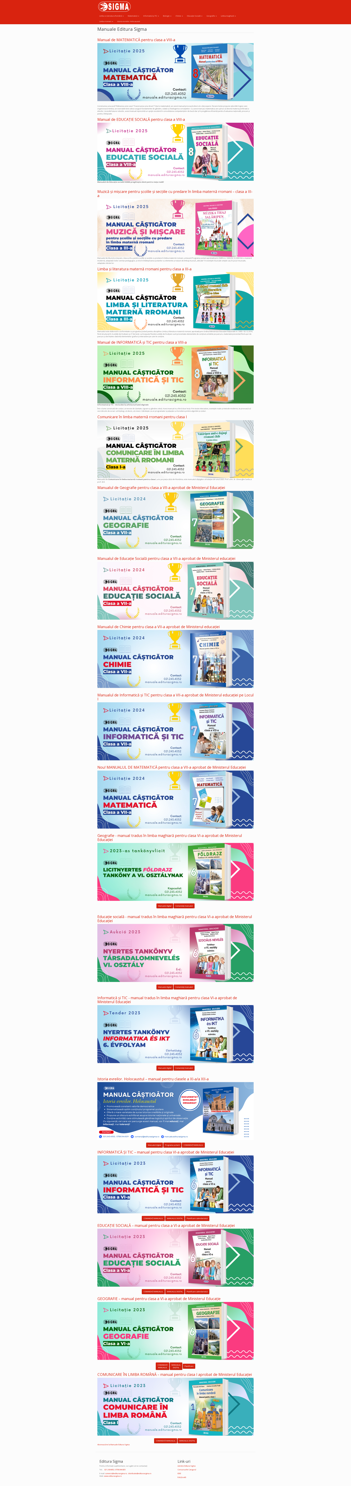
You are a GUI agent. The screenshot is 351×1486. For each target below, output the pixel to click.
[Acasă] (115, 6)
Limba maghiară (227, 16)
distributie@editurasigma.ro (139, 1473)
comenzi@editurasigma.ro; (116, 1473)
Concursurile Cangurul (187, 1469)
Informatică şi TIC (150, 16)
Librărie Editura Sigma (187, 1466)
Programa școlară (172, 1145)
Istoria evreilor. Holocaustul (128, 21)
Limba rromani (105, 21)
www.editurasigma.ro (113, 1476)
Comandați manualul (184, 906)
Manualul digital (164, 906)
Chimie (179, 16)
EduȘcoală (182, 1477)
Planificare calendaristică (197, 1218)
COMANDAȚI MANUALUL (193, 1145)
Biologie (166, 16)
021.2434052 (109, 1469)
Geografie (210, 16)
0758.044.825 (120, 1469)
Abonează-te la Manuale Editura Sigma (113, 1444)
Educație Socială (194, 16)
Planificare (189, 1366)
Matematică (133, 16)
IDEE (179, 1473)
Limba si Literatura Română (110, 16)
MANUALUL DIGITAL (175, 1218)
